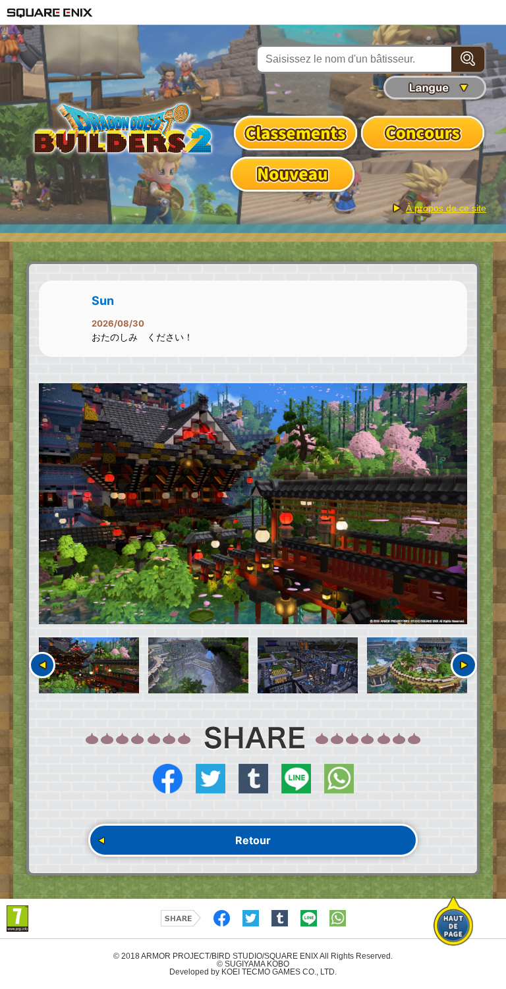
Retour (253, 840)
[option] (253, 503)
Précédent (42, 665)
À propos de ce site (446, 208)
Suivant (464, 665)
